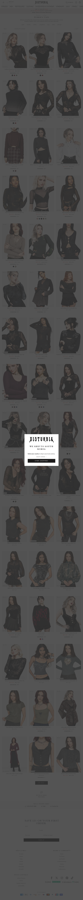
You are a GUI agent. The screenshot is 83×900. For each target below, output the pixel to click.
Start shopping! (41, 460)
